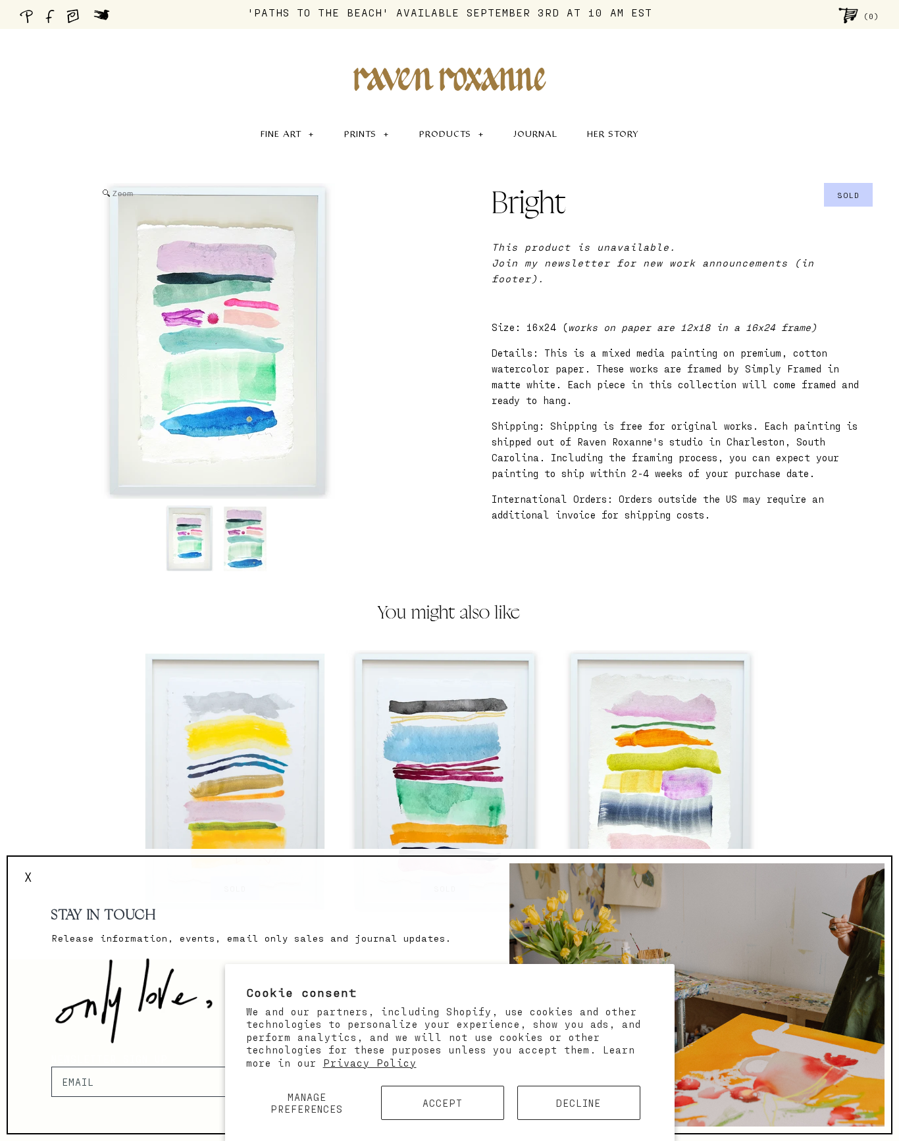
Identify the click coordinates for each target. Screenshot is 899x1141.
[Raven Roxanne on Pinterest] (29, 20)
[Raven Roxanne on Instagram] (77, 20)
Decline (578, 1103)
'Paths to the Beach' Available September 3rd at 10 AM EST (449, 12)
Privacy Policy (370, 1063)
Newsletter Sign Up (109, 1059)
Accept (443, 1103)
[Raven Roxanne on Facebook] (52, 20)
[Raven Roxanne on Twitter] (104, 20)
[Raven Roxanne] (449, 57)
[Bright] (189, 538)
